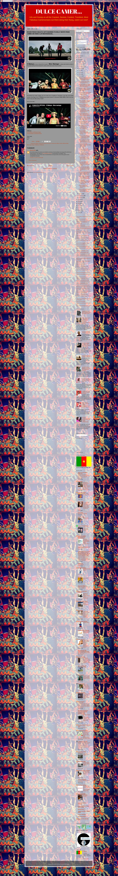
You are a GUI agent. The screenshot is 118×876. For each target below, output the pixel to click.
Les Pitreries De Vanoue (83, 630)
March (80, 193)
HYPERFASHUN (82, 567)
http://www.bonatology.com (83, 281)
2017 (79, 57)
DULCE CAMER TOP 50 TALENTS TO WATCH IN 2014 (86, 380)
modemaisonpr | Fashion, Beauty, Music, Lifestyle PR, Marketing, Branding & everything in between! (84, 553)
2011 (79, 207)
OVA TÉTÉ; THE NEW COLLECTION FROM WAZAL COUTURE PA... (84, 169)
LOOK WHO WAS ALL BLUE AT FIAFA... (84, 82)
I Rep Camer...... (81, 639)
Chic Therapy (81, 517)
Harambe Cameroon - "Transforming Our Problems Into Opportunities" (83, 712)
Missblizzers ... (81, 809)
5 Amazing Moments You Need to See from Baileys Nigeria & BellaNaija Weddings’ (83, 615)
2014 (79, 201)
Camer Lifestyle (82, 814)
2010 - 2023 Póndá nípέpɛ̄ (86, 494)
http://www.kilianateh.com (82, 268)
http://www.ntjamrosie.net (82, 280)
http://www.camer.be (81, 276)
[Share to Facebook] (48, 141)
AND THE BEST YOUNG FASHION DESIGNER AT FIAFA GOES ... (84, 101)
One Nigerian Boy (82, 785)
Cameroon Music (55, 143)
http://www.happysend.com (83, 246)
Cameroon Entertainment (44, 143)
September (82, 66)
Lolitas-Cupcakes (82, 779)
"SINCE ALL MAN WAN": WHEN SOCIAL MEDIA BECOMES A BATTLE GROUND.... (83, 644)
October (81, 64)
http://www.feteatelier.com (82, 235)
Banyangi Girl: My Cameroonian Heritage (83, 651)
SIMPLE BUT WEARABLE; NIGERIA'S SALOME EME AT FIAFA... (84, 110)
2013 (79, 203)
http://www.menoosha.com (82, 285)
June (80, 72)
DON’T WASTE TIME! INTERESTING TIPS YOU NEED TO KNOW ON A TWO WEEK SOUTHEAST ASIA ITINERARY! (84, 558)
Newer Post (30, 165)
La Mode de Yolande (82, 741)
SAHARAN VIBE (82, 761)
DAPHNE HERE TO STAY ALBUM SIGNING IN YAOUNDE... (85, 89)
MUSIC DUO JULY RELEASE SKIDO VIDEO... (83, 186)
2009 (79, 210)
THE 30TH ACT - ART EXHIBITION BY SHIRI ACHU (86, 312)
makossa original (82, 492)
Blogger (68, 864)
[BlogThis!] (46, 141)
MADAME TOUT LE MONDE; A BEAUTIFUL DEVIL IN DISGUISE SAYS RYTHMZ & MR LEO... (83, 321)
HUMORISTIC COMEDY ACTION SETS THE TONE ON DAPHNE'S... (84, 177)
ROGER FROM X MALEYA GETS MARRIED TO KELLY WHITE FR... (85, 173)
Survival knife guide (82, 513)
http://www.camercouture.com (83, 226)
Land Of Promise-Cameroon (82, 752)
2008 (79, 212)
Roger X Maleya (35, 144)
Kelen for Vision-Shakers (84, 770)
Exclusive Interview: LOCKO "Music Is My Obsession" (86, 596)
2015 (79, 199)
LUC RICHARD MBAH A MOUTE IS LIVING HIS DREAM (86, 369)
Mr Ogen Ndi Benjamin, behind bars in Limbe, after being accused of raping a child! (84, 506)
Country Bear (86, 622)
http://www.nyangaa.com (82, 252)
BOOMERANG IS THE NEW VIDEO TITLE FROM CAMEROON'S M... (84, 158)
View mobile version (50, 168)
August (81, 68)
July (80, 70)
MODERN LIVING (85, 796)
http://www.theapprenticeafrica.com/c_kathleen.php (83, 292)
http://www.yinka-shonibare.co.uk (80, 264)
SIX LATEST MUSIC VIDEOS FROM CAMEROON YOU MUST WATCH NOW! (83, 405)
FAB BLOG (80, 563)
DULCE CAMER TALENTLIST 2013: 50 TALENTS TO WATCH (86, 345)
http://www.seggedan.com (82, 243)
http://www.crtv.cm (80, 301)
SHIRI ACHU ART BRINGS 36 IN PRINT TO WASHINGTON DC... (85, 190)
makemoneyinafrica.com (84, 547)
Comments (81, 43)
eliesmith (80, 481)
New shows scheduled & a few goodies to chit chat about (86, 686)
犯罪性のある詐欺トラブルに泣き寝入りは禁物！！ (84, 587)
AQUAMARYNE (81, 794)
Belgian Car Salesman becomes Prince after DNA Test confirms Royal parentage (84, 476)
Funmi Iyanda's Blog (83, 730)
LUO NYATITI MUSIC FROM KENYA (86, 764)
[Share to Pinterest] (50, 141)
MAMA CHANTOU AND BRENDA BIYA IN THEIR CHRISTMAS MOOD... (83, 420)
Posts (79, 41)
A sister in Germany (83, 601)
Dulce (85, 851)
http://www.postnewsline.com (83, 286)
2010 (79, 209)
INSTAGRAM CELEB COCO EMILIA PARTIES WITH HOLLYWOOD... (83, 127)
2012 (79, 205)
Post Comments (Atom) (39, 172)
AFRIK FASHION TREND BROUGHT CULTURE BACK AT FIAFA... (84, 85)
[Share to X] (47, 141)
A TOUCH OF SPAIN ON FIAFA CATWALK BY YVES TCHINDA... (84, 118)
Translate (87, 32)
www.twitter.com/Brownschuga (34, 132)
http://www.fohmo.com (82, 244)
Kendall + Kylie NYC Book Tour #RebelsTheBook (86, 677)
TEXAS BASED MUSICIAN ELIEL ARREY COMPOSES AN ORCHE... (85, 132)
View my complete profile (82, 858)
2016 (79, 59)
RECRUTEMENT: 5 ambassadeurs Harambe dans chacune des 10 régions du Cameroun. (84, 718)
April (80, 76)
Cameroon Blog (34, 143)
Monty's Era (33, 150)
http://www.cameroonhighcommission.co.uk (83, 262)
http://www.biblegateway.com (83, 305)
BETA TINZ (80, 501)
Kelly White (63, 143)
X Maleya (42, 144)
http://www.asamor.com (82, 283)
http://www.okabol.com (82, 219)
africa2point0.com (82, 585)
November (81, 63)
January (81, 197)
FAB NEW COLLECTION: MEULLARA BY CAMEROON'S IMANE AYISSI (86, 660)
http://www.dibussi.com (82, 294)
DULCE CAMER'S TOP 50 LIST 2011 (86, 332)
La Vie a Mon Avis (80, 225)
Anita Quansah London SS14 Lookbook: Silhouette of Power (86, 696)
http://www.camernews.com (83, 254)
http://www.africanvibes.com (83, 290)
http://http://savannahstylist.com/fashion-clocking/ (83, 221)
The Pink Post (81, 683)
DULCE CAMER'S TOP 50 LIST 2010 (86, 356)
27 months (80, 512)
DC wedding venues (47, 153)
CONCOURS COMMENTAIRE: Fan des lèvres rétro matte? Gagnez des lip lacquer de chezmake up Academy (84, 705)
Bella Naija (80, 610)
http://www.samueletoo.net (82, 237)
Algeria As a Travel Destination (86, 603)
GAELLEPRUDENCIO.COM (86, 632)
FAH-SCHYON (81, 657)
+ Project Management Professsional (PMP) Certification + (86, 541)
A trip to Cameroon (85, 754)
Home (50, 165)
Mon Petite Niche (82, 816)
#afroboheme (81, 701)
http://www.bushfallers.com (83, 288)
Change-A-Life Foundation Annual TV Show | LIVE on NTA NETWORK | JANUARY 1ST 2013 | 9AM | (84, 735)
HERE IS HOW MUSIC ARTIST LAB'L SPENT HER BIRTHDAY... (84, 137)
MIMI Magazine (81, 692)
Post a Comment (33, 160)
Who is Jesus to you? (82, 727)
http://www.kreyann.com (82, 231)
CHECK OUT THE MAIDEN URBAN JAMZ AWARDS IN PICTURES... (85, 145)
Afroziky (80, 576)
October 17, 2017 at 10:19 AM (36, 157)
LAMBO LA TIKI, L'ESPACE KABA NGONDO (86, 392)
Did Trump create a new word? (86, 529)
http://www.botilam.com (82, 266)
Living (84, 667)
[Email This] (44, 141)
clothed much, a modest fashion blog (83, 807)
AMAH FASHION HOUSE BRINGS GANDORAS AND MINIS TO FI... (85, 78)
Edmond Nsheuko (82, 666)
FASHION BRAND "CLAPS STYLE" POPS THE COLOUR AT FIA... (85, 122)
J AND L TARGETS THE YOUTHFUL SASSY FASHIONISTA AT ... (84, 97)
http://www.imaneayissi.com (83, 272)
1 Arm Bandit (81, 564)
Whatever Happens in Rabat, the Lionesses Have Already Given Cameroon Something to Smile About (84, 486)
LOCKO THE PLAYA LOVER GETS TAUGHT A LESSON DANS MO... (85, 150)
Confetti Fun (86, 518)
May (80, 74)
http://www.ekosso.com (82, 278)
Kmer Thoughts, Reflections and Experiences (82, 537)
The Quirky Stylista (82, 621)
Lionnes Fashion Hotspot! (82, 803)
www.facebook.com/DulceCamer (34, 133)
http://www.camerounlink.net (83, 238)
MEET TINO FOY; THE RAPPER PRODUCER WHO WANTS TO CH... (85, 140)
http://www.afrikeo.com (82, 250)
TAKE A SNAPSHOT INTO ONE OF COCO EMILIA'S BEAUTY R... (84, 114)
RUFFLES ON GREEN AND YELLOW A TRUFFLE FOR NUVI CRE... (85, 93)
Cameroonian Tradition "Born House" (86, 772)
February (81, 195)
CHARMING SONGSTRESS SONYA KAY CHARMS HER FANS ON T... (84, 182)
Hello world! (81, 548)
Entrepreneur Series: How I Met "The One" (84, 653)
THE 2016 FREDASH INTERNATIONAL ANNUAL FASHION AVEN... (84, 163)
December (81, 61)
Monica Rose (81, 674)
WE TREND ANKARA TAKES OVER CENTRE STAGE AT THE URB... (84, 154)
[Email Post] (42, 141)
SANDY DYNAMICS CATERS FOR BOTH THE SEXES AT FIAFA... (85, 105)
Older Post (70, 165)
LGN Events (79, 223)
